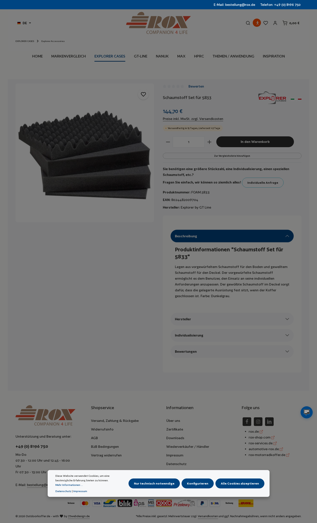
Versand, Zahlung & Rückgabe (115, 421)
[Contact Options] (307, 412)
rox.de (254, 431)
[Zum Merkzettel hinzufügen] (143, 94)
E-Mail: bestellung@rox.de (234, 5)
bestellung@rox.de (42, 485)
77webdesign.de (79, 516)
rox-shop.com (260, 437)
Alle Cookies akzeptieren (240, 483)
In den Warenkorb (255, 142)
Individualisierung (189, 335)
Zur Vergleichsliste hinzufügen (232, 156)
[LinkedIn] (269, 421)
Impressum (174, 455)
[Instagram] (258, 421)
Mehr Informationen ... (69, 484)
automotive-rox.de (264, 449)
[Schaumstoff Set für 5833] (85, 152)
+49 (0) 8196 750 (32, 446)
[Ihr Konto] (275, 23)
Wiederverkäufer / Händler (187, 447)
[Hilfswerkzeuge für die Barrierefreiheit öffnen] (257, 23)
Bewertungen (186, 351)
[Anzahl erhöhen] (209, 141)
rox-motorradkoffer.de (267, 455)
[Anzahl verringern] (168, 141)
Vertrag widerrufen (106, 455)
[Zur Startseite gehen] (158, 23)
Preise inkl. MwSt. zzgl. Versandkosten (193, 119)
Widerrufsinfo (102, 429)
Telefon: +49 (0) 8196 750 (280, 5)
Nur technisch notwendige (154, 483)
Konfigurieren (197, 483)
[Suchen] (248, 23)
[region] (84, 152)
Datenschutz (176, 464)
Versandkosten (208, 516)
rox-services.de (261, 443)
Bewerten (196, 86)
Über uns (173, 421)
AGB (94, 438)
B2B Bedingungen (105, 447)
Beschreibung (186, 236)
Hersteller (183, 319)
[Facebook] (247, 421)
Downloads (175, 438)
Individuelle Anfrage (262, 182)
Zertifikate (174, 429)
